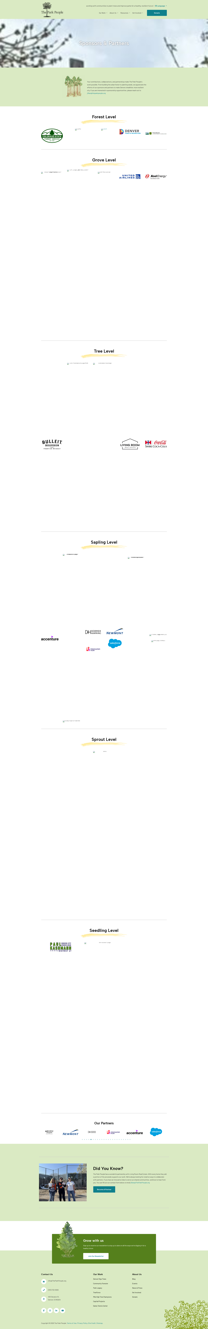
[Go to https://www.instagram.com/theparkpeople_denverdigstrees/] (50, 1310)
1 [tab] (82, 1139)
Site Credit (92, 1323)
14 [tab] (110, 1139)
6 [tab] (93, 1139)
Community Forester (100, 1283)
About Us (113, 13)
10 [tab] (102, 1139)
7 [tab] (95, 1139)
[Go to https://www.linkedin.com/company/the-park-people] (56, 1310)
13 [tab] (108, 1139)
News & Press (137, 1288)
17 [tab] (117, 1139)
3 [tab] (87, 1139)
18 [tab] (119, 1139)
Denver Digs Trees (99, 1279)
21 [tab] (126, 1139)
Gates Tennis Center (100, 1306)
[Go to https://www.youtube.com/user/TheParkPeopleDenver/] (62, 1310)
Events (134, 1283)
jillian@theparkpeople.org (96, 93)
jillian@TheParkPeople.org (140, 1183)
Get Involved (136, 13)
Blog (133, 1279)
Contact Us (47, 1274)
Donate (157, 13)
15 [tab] (113, 1139)
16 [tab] (115, 1139)
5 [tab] (91, 1139)
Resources (124, 13)
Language (161, 6)
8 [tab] (97, 1139)
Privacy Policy (82, 1323)
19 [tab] (121, 1139)
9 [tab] (100, 1139)
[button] (107, 12)
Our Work (102, 13)
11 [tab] (104, 1139)
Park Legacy (97, 1288)
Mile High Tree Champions (102, 1297)
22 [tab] (128, 1139)
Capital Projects (99, 1301)
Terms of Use (71, 1323)
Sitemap (99, 1323)
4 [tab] (89, 1139)
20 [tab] (123, 1139)
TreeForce (96, 1292)
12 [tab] (106, 1139)
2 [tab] (84, 1139)
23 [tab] (130, 1139)
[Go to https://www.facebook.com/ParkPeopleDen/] (43, 1310)
